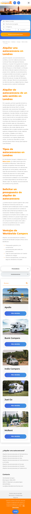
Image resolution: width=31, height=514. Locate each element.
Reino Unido (6, 161)
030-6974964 (6, 484)
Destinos (13, 41)
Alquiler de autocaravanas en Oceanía (13, 466)
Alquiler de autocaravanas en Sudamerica (15, 468)
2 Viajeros (9, 27)
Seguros (15, 497)
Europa (18, 41)
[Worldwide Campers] (6, 2)
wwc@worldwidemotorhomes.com (13, 486)
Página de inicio (6, 41)
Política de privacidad (15, 493)
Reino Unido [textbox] (10, 21)
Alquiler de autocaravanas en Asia (12, 458)
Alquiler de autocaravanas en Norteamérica (15, 454)
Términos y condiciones (15, 495)
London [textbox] (8, 29)
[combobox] (17, 21)
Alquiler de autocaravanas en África (13, 456)
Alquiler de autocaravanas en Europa (13, 464)
